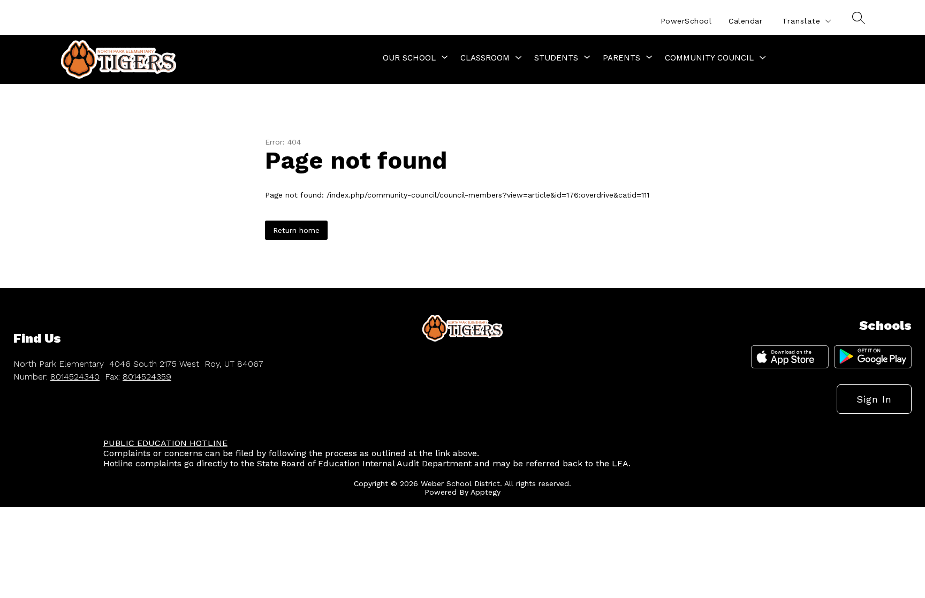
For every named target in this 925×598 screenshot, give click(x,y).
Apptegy (486, 492)
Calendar (745, 21)
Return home (296, 230)
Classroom (485, 58)
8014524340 (75, 377)
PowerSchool (686, 21)
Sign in (874, 399)
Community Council (709, 58)
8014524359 (147, 377)
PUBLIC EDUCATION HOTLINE (165, 443)
